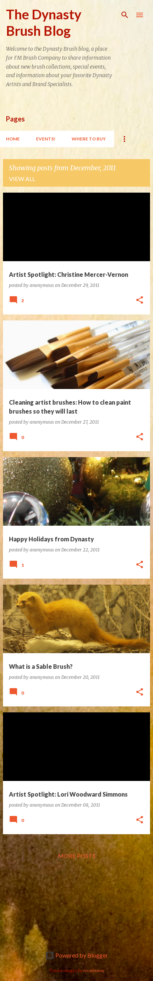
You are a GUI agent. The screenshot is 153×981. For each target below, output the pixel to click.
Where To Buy (89, 139)
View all (22, 178)
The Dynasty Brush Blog (43, 22)
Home (13, 139)
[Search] (124, 15)
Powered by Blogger (81, 955)
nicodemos (93, 970)
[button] (139, 300)
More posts (76, 855)
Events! (45, 139)
